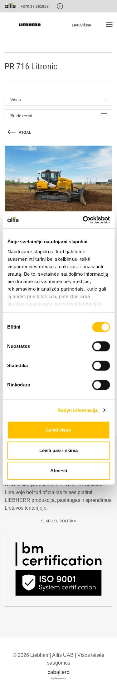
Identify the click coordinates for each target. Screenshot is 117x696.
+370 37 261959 (35, 6)
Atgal (25, 132)
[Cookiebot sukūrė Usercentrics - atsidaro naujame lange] (83, 220)
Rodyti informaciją (77, 410)
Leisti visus (58, 429)
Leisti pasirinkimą (58, 450)
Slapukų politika (58, 521)
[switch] (101, 346)
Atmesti (58, 470)
